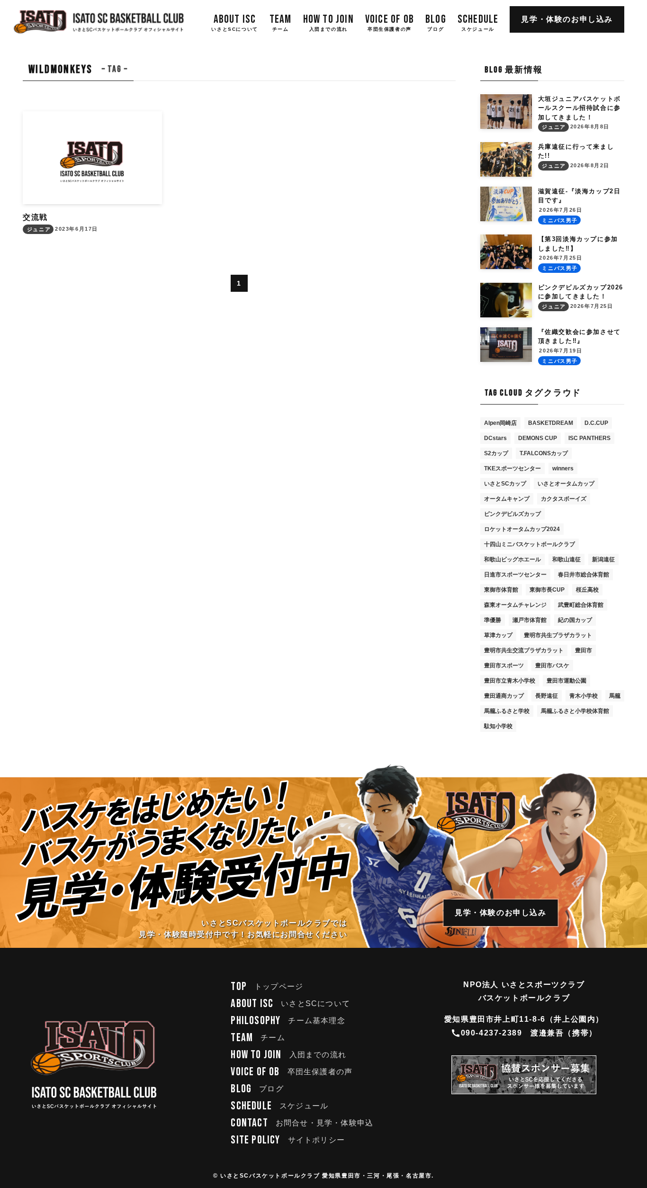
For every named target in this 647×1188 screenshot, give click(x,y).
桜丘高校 (587, 589)
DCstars (495, 438)
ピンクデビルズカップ (512, 514)
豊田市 (583, 650)
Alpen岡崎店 (500, 423)
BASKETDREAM (550, 423)
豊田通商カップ (504, 696)
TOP (267, 986)
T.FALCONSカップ (544, 453)
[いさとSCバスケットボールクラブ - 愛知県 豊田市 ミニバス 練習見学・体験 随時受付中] (99, 22)
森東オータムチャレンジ (515, 605)
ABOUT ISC (290, 1003)
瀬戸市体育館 (529, 620)
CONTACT (302, 1123)
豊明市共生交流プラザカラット (524, 650)
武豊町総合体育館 (580, 605)
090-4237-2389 (491, 1033)
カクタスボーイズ (563, 498)
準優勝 (492, 620)
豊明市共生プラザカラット (558, 635)
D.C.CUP (596, 423)
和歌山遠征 (566, 559)
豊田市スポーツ (504, 665)
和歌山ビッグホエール (512, 559)
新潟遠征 (603, 559)
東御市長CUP (547, 589)
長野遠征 (546, 696)
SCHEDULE (279, 1106)
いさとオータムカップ (566, 483)
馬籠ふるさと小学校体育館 (575, 711)
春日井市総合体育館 (583, 574)
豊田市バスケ (552, 665)
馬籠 (614, 696)
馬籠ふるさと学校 (507, 711)
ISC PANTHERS (589, 438)
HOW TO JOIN (288, 1055)
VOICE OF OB (291, 1072)
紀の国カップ (575, 620)
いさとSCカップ (505, 483)
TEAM (258, 1037)
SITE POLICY (288, 1140)
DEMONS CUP (537, 438)
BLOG (257, 1089)
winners (563, 468)
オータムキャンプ (507, 498)
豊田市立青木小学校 (509, 680)
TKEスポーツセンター (512, 468)
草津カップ (498, 635)
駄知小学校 (498, 726)
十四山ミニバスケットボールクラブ (529, 544)
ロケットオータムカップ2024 (522, 529)
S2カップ (496, 453)
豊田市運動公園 (566, 680)
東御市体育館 (501, 589)
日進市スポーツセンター (515, 574)
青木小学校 (583, 696)
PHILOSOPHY (288, 1020)
